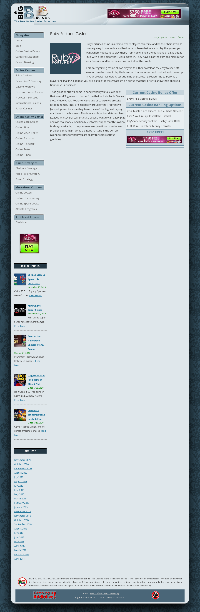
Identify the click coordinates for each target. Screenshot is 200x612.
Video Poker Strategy (27, 174)
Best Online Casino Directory (104, 593)
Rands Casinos (23, 108)
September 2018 (23, 524)
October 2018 (21, 520)
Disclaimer (21, 222)
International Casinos (28, 103)
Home (18, 40)
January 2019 (21, 507)
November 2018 (22, 515)
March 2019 (20, 498)
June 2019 (19, 489)
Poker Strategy (24, 179)
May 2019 (19, 494)
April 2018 (19, 545)
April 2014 (19, 558)
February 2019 (21, 502)
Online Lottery (23, 192)
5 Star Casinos (23, 75)
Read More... (35, 295)
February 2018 (21, 554)
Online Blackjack (25, 144)
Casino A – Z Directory (28, 81)
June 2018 (19, 537)
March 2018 (20, 550)
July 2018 (18, 532)
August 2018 (20, 528)
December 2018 (22, 511)
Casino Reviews (25, 86)
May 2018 (19, 541)
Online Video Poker (26, 133)
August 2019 (20, 481)
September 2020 (23, 468)
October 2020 (21, 464)
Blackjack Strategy (26, 168)
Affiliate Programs (26, 209)
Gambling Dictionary (27, 56)
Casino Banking (24, 62)
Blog (18, 45)
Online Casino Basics (27, 51)
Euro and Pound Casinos (29, 92)
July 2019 (18, 485)
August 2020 (20, 472)
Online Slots (22, 127)
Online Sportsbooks (27, 203)
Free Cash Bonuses (26, 97)
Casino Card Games (26, 122)
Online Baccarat (24, 138)
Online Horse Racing (27, 198)
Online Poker (23, 149)
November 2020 (22, 459)
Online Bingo (23, 155)
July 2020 (18, 477)
